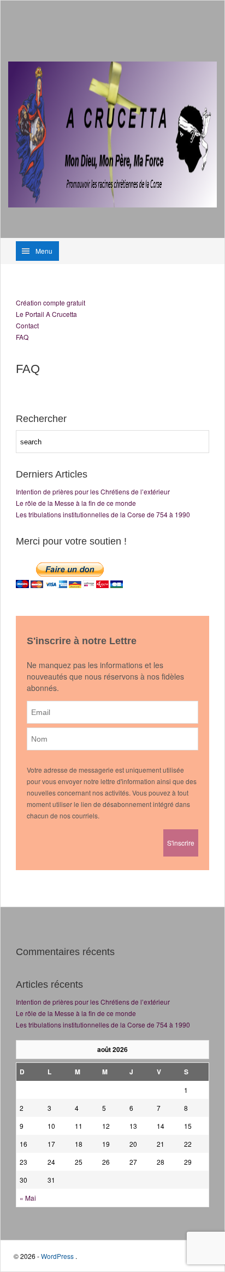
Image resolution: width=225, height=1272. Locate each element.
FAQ (22, 336)
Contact (27, 325)
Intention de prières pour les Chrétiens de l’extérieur (93, 491)
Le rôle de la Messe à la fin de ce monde (76, 502)
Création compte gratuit (50, 302)
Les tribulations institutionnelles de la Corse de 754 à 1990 (103, 514)
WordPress (57, 1256)
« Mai (28, 1197)
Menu (43, 250)
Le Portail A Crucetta (46, 314)
